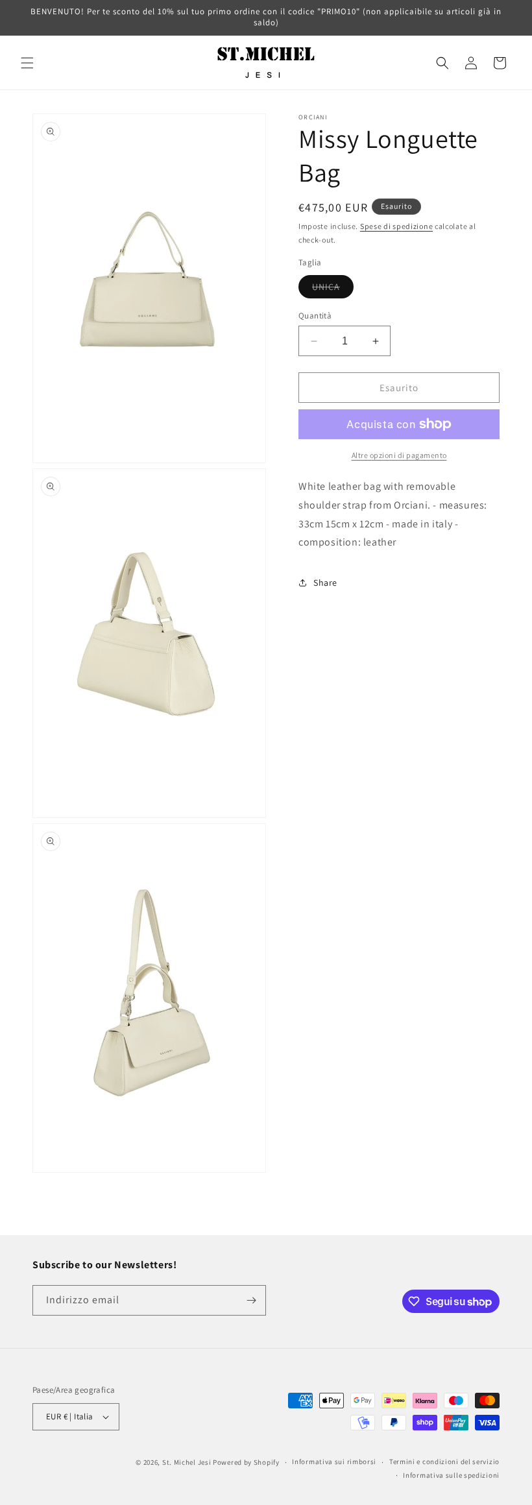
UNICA (333, 289)
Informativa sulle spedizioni (451, 1475)
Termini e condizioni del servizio (444, 1461)
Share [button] (325, 582)
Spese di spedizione (396, 226)
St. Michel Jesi (187, 1462)
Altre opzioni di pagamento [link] (399, 455)
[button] (27, 63)
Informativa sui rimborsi (334, 1461)
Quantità (315, 315)
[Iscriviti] (251, 1300)
